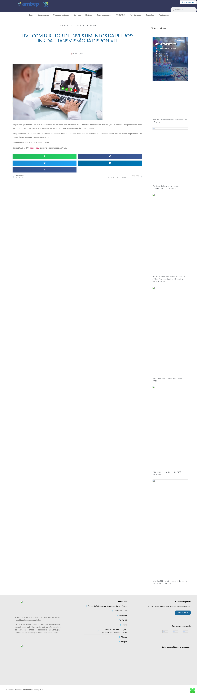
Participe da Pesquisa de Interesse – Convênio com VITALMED (168, 187)
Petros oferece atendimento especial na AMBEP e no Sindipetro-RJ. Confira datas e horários (170, 279)
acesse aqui (35, 148)
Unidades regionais (61, 15)
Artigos (80, 26)
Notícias (88, 15)
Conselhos (150, 15)
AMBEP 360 (120, 15)
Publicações (164, 15)
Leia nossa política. (175, 647)
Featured (91, 26)
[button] (44, 156)
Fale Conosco (135, 15)
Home (31, 15)
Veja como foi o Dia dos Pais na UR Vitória (167, 379)
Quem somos (43, 15)
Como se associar (104, 15)
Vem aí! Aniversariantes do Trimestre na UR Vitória (170, 120)
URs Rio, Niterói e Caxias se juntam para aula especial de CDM (170, 582)
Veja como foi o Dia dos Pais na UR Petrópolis (167, 473)
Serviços (77, 15)
